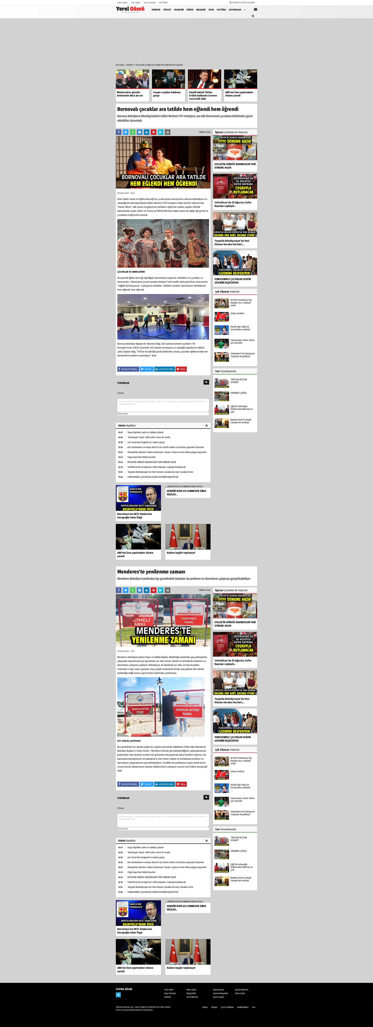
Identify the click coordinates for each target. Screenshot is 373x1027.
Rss (253, 1007)
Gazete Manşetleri (220, 993)
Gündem (130, 65)
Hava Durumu (218, 990)
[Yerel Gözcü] (130, 9)
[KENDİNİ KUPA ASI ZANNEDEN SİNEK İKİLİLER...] (184, 486)
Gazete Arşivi (218, 997)
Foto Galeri (169, 990)
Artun (208, 132)
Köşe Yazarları (170, 993)
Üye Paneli (163, 2)
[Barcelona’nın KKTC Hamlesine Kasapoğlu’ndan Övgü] (138, 498)
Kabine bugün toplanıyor (181, 552)
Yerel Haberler (192, 997)
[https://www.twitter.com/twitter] (118, 994)
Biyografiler (191, 993)
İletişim (214, 1007)
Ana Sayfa (120, 65)
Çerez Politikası (227, 1007)
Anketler (167, 997)
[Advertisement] (186, 41)
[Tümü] (244, 9)
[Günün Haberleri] (207, 425)
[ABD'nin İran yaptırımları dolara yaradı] (138, 536)
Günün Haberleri (241, 990)
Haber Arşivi (240, 993)
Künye (205, 1007)
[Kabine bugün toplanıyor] (188, 536)
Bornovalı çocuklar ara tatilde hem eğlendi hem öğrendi (159, 65)
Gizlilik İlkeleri (242, 1007)
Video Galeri (191, 990)
